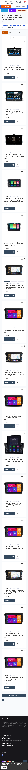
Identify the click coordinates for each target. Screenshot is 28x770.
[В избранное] (24, 41)
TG (4, 10)
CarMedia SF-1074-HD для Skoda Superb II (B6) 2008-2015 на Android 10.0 (14, 461)
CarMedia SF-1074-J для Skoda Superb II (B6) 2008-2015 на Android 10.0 (14, 548)
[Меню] (2, 2)
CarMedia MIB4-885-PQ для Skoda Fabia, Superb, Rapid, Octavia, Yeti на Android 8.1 (14, 156)
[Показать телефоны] (16, 2)
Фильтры (5, 32)
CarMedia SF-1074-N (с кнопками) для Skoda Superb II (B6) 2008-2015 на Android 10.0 (14, 592)
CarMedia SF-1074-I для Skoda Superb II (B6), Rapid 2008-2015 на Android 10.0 (13, 505)
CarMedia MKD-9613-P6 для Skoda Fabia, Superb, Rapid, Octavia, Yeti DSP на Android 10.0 (13, 243)
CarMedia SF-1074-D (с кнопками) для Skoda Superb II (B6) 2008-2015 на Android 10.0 (14, 287)
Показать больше (14, 695)
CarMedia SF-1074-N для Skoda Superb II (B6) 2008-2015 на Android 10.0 (14, 635)
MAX (12, 10)
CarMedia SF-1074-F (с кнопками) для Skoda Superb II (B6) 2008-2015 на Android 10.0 (14, 374)
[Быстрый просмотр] (17, 77)
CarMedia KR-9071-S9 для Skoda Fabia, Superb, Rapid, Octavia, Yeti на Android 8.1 (14, 113)
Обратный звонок (6, 738)
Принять (4, 767)
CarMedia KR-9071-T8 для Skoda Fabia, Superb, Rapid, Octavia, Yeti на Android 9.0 (14, 69)
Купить (7, 77)
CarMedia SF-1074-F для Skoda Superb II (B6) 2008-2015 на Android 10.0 (14, 417)
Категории (5, 37)
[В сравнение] (22, 41)
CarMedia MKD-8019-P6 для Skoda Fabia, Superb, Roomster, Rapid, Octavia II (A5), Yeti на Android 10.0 (13, 200)
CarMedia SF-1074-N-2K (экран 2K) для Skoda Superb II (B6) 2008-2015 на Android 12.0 (14, 679)
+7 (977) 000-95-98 (6, 737)
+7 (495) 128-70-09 (6, 735)
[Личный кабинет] (20, 2)
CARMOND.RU (5, 719)
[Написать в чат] (25, 762)
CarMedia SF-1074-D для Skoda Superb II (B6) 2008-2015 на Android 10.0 (14, 330)
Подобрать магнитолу (21, 10)
